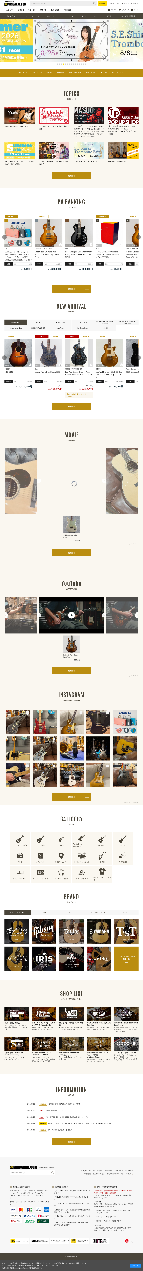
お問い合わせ (134, 3)
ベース (71, 912)
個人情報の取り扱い (99, 1174)
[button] (57, 64)
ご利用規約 (87, 1174)
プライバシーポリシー (20, 1268)
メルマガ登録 (129, 1170)
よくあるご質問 (114, 3)
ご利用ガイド (125, 3)
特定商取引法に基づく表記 (115, 1174)
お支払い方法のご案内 (21, 1187)
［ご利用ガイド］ (32, 1202)
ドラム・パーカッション (98, 912)
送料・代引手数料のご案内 (107, 1187)
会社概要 (128, 1174)
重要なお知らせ (85, 1170)
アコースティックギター (18, 912)
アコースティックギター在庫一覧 (126, 957)
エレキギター (44, 912)
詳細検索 (102, 3)
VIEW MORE (71, 176)
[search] (94, 3)
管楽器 (125, 912)
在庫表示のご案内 (61, 1187)
